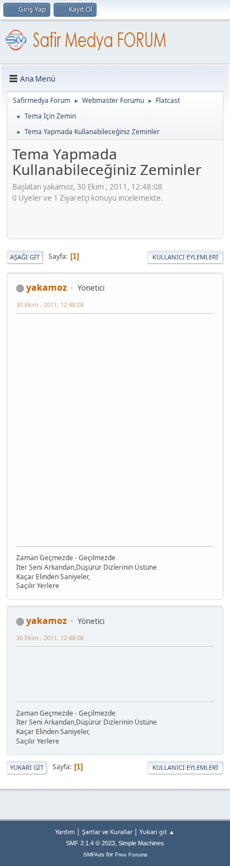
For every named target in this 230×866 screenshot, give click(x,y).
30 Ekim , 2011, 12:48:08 (50, 304)
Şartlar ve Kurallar (107, 831)
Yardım (65, 831)
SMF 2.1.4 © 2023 (90, 843)
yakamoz (46, 287)
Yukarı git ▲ (157, 831)
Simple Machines (141, 843)
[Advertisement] (121, 217)
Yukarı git (27, 767)
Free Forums (131, 854)
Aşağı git (25, 257)
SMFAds (93, 854)
